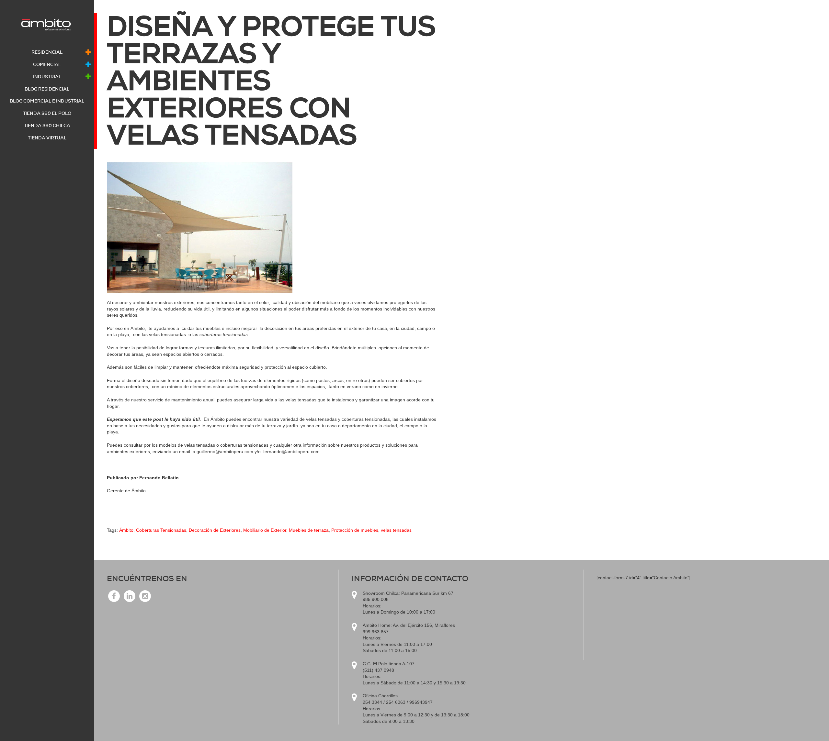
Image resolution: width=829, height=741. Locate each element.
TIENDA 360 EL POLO (47, 113)
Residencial (46, 52)
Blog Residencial (47, 89)
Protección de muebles (354, 530)
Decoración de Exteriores (215, 530)
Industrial (47, 77)
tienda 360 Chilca (47, 125)
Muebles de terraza (309, 530)
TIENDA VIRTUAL (47, 138)
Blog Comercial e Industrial (47, 101)
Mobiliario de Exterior (264, 530)
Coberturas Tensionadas (161, 530)
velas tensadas (396, 530)
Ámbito (126, 530)
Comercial (47, 64)
